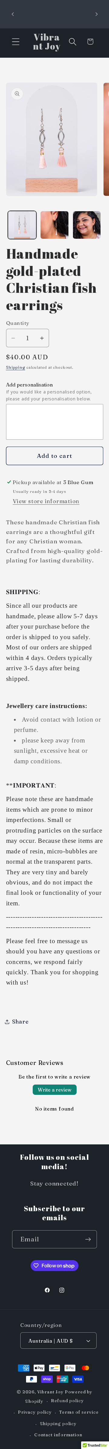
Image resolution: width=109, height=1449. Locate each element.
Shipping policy (58, 1423)
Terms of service (79, 1412)
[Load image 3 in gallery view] (87, 225)
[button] (15, 41)
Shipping (15, 367)
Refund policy (67, 1400)
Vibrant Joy (50, 1392)
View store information (46, 501)
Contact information (58, 1435)
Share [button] (20, 1021)
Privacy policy (35, 1412)
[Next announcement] (96, 14)
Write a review (54, 1090)
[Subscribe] (88, 1239)
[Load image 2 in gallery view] (54, 225)
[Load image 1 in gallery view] (22, 225)
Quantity (17, 323)
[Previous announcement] (12, 14)
